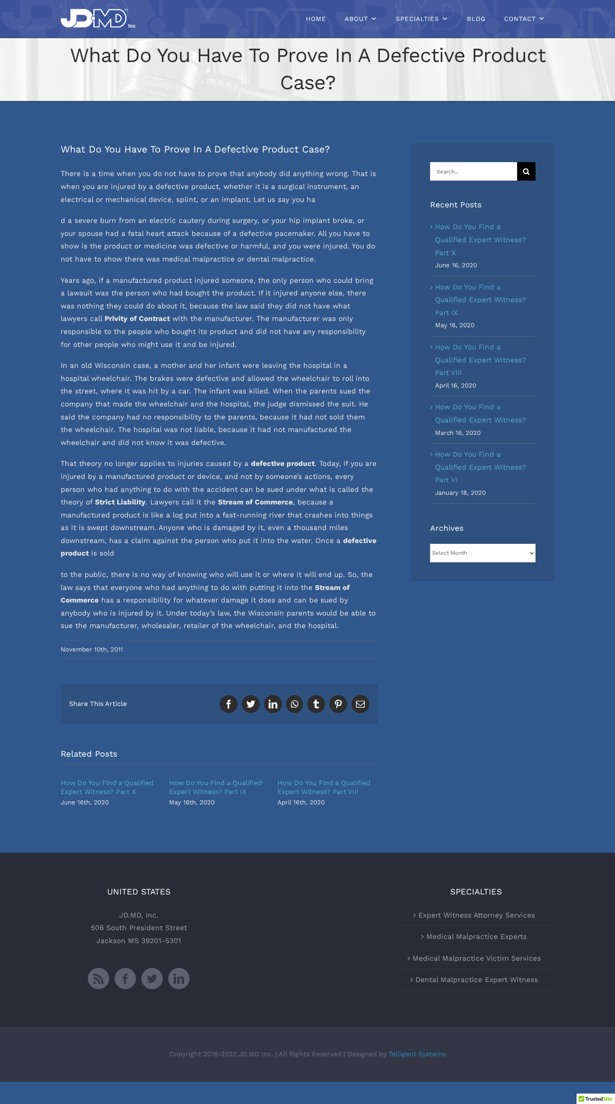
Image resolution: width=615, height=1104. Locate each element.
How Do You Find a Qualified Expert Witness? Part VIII (480, 360)
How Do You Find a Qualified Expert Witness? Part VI (480, 467)
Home (316, 19)
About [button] (356, 19)
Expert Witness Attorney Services (476, 915)
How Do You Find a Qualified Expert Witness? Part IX (480, 300)
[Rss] (98, 978)
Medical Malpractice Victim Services (477, 958)
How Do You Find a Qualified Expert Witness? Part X (480, 239)
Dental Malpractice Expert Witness (476, 979)
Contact (520, 19)
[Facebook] (125, 978)
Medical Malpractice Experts (476, 936)
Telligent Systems (417, 1054)
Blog (476, 19)
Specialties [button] (417, 19)
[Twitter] (152, 978)
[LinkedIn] (179, 978)
